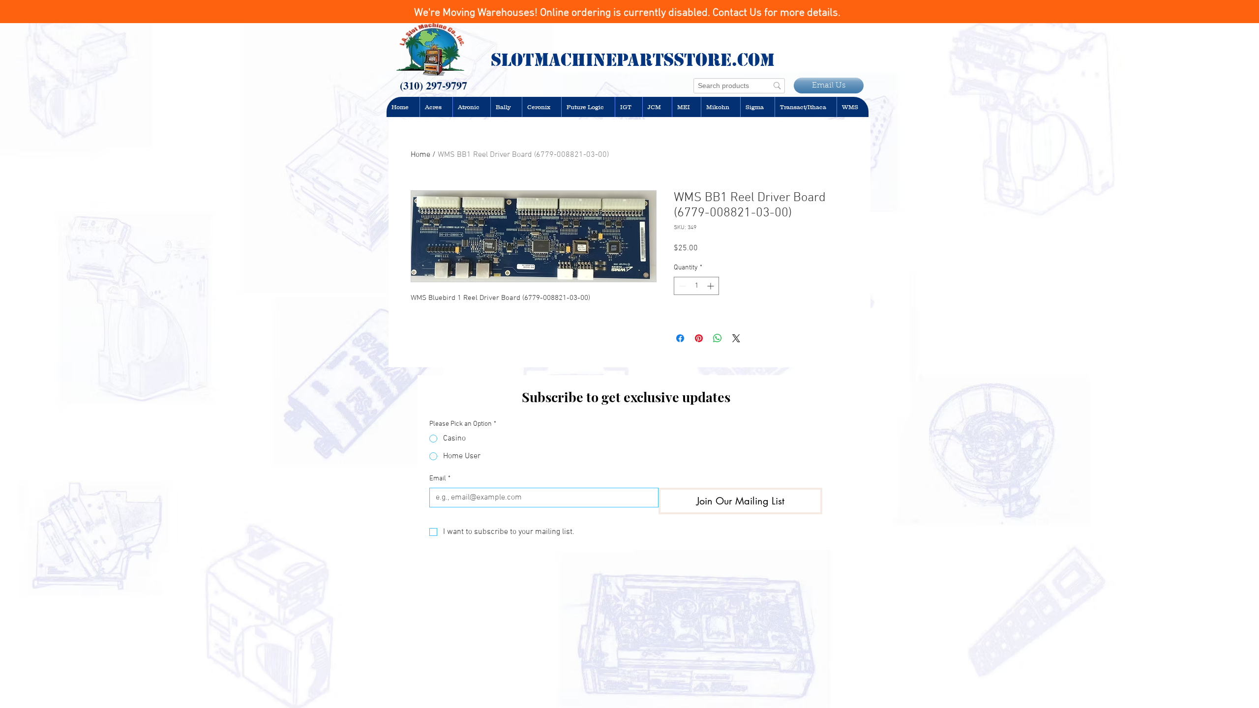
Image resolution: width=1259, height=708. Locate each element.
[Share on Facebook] (680, 338)
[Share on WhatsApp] (717, 338)
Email (439, 478)
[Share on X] (736, 338)
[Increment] (711, 286)
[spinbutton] (696, 286)
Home (420, 155)
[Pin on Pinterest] (699, 338)
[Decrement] (681, 286)
